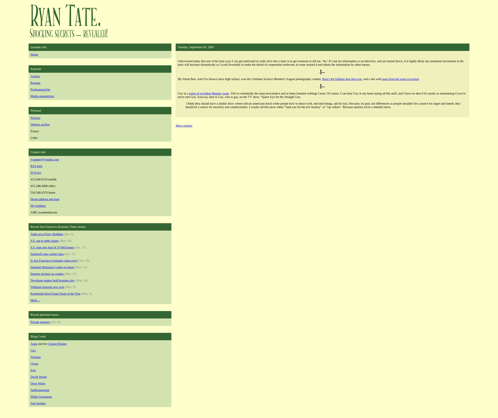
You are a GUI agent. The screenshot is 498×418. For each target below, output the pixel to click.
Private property (40, 322)
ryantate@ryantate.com (45, 159)
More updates (184, 125)
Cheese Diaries (57, 343)
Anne (34, 343)
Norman (36, 357)
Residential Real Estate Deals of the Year (56, 293)
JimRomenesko (40, 390)
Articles (35, 76)
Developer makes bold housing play (53, 280)
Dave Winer (38, 383)
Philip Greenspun (41, 396)
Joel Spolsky (38, 403)
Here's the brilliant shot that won (342, 79)
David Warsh (39, 377)
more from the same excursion (400, 79)
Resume (35, 83)
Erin (33, 370)
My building (38, 205)
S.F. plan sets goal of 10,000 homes (52, 247)
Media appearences (42, 96)
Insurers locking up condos (47, 273)
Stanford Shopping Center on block (52, 267)
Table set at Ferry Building (47, 234)
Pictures (35, 118)
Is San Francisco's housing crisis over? (54, 260)
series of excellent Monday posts (209, 93)
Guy (33, 350)
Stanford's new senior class (47, 254)
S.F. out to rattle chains (45, 240)
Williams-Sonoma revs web (47, 287)
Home (34, 54)
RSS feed (36, 166)
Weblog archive (40, 124)
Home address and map (45, 199)
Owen (34, 363)
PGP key (36, 172)
